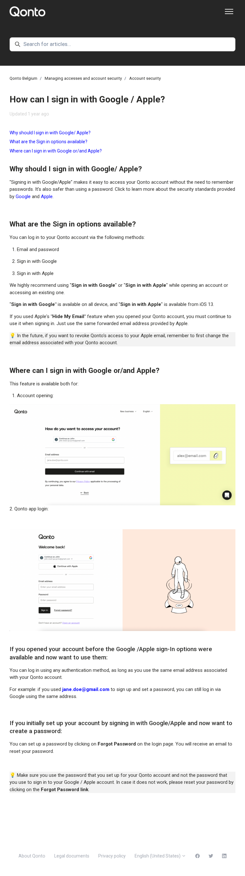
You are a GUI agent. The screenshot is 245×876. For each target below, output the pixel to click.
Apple (47, 196)
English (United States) (158, 855)
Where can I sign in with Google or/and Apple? (56, 150)
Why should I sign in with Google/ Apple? (50, 132)
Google (23, 196)
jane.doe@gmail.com (85, 689)
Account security (145, 78)
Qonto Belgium (23, 78)
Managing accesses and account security (83, 78)
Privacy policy (112, 855)
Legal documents (71, 855)
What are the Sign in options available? (48, 141)
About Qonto (32, 855)
